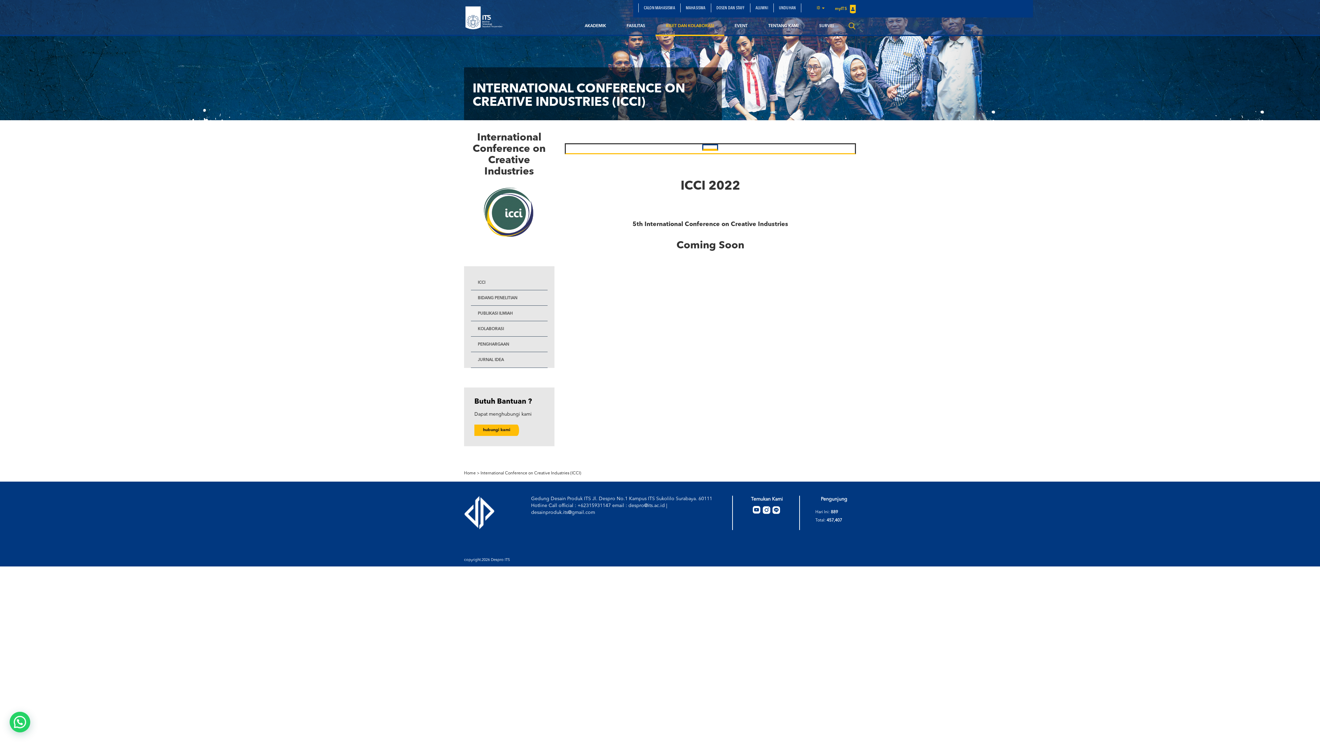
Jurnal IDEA (491, 360)
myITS (841, 9)
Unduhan (787, 8)
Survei (826, 26)
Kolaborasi (491, 329)
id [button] (819, 8)
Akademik (595, 26)
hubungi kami (496, 430)
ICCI (481, 283)
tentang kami (783, 26)
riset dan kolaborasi (690, 26)
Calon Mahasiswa (659, 8)
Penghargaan (493, 344)
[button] (20, 722)
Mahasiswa (696, 8)
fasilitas (636, 26)
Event (741, 26)
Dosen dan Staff (730, 8)
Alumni (762, 8)
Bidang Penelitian (497, 298)
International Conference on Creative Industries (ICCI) (531, 473)
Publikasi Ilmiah (495, 314)
